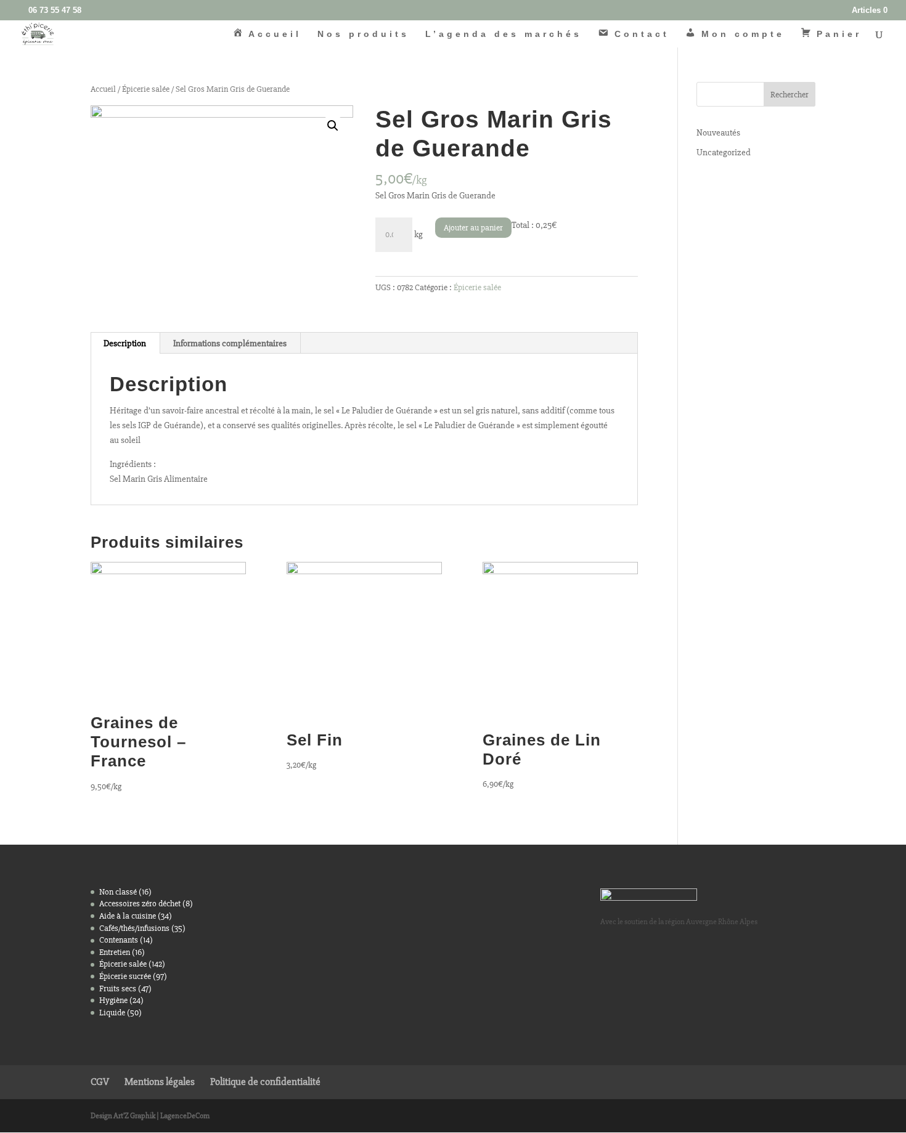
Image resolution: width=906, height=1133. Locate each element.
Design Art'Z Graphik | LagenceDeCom (150, 1116)
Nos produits (363, 34)
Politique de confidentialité (265, 1081)
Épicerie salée (145, 89)
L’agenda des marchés (503, 34)
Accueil (103, 89)
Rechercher (789, 94)
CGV (100, 1081)
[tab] (125, 343)
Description (125, 343)
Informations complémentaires (230, 343)
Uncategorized (723, 152)
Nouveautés (718, 132)
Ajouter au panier (473, 227)
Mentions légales (159, 1081)
